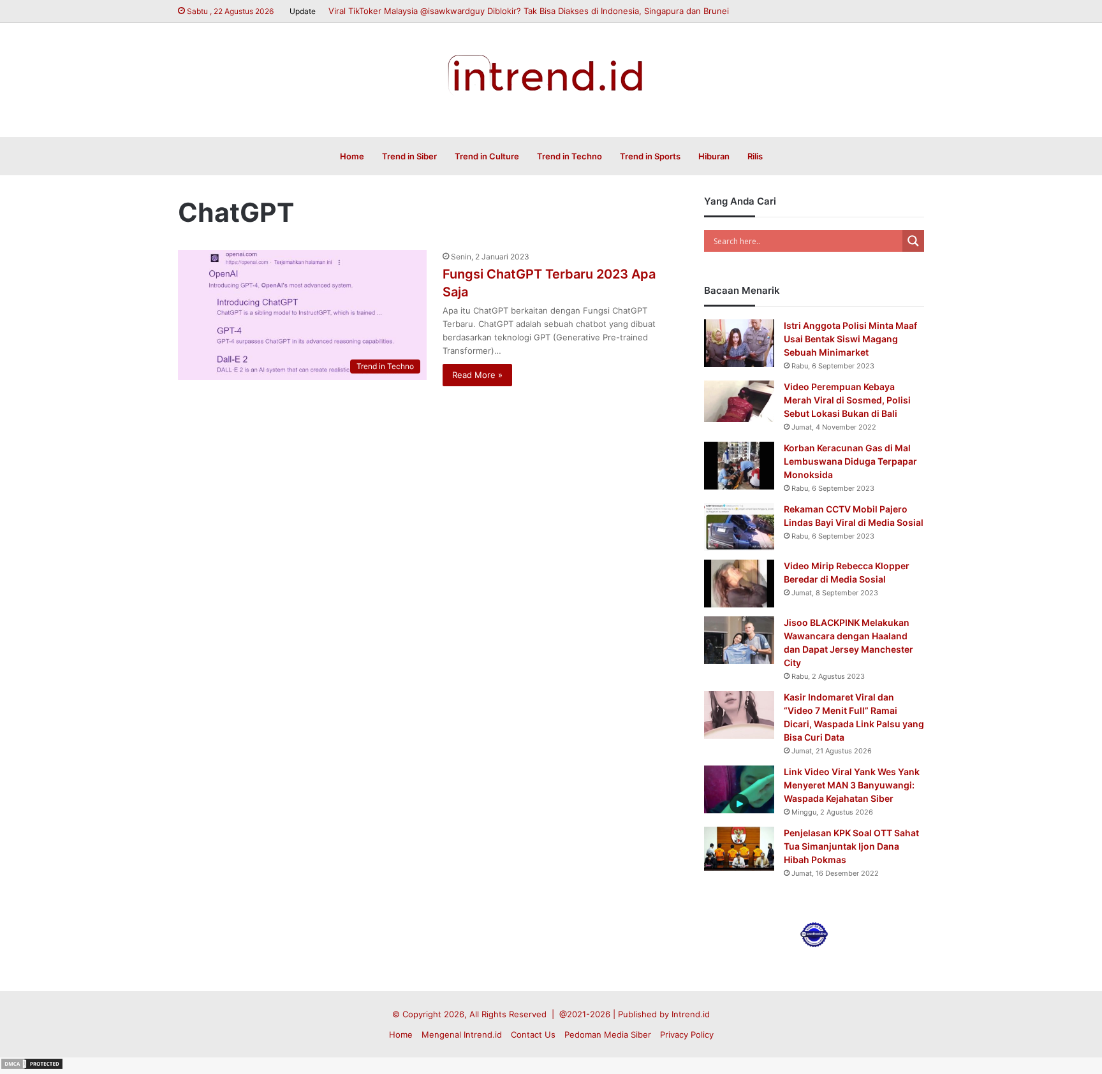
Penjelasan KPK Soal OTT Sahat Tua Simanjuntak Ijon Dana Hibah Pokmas (851, 846)
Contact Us (533, 1034)
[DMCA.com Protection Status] (32, 1067)
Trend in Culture (487, 156)
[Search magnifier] (913, 241)
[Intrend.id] (551, 73)
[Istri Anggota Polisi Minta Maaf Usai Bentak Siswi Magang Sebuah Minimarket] (739, 343)
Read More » (477, 375)
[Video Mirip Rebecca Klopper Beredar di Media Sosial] (739, 583)
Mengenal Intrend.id (462, 1034)
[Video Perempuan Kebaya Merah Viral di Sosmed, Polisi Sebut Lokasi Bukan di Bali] (739, 401)
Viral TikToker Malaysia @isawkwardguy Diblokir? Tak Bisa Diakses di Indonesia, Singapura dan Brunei (528, 11)
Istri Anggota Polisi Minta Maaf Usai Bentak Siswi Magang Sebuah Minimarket (850, 339)
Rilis (755, 156)
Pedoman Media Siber (607, 1034)
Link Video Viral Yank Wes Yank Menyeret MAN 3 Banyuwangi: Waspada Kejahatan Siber (852, 785)
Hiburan (714, 156)
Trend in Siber (409, 156)
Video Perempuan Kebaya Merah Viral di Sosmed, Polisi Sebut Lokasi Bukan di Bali (847, 400)
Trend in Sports (650, 156)
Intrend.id (691, 1014)
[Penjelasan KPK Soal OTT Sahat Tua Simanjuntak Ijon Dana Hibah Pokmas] (739, 849)
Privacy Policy (687, 1034)
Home (352, 156)
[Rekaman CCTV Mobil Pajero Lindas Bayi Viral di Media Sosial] (739, 527)
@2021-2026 (584, 1014)
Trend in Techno (569, 156)
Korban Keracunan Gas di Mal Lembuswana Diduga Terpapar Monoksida (850, 461)
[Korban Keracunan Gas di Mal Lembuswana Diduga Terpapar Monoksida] (739, 466)
